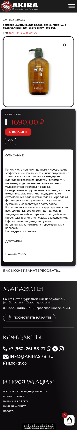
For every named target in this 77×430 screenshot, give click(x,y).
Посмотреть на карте (32, 317)
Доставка (13, 241)
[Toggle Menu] (71, 6)
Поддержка (15, 254)
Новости (9, 411)
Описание (14, 155)
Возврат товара (13, 396)
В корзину (18, 132)
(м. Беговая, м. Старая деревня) (34, 300)
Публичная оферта (16, 401)
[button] (65, 45)
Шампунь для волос (23, 32)
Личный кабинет (14, 406)
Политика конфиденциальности (25, 391)
